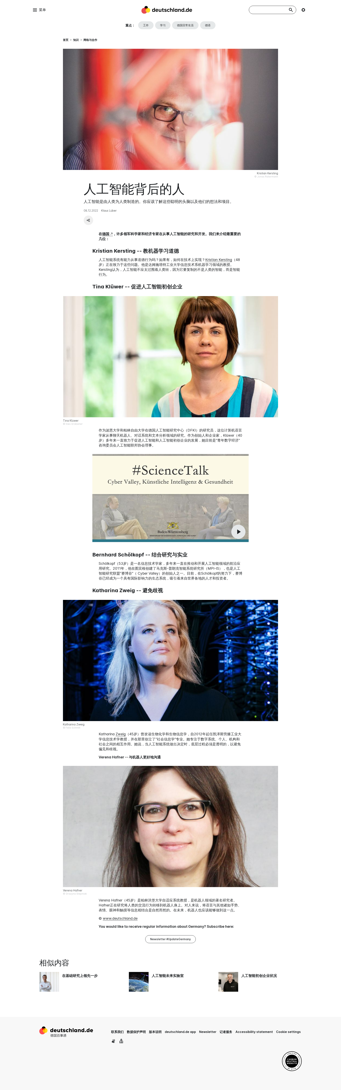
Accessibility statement (254, 1032)
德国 (105, 234)
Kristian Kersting (218, 260)
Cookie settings (288, 1032)
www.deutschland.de (120, 918)
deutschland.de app (180, 1032)
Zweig (121, 734)
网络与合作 (90, 39)
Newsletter (207, 1032)
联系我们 (117, 1032)
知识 (76, 39)
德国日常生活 (185, 25)
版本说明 (155, 1032)
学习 (163, 25)
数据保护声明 (136, 1032)
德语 (208, 25)
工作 (146, 25)
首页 (65, 39)
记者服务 (226, 1032)
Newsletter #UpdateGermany (170, 939)
